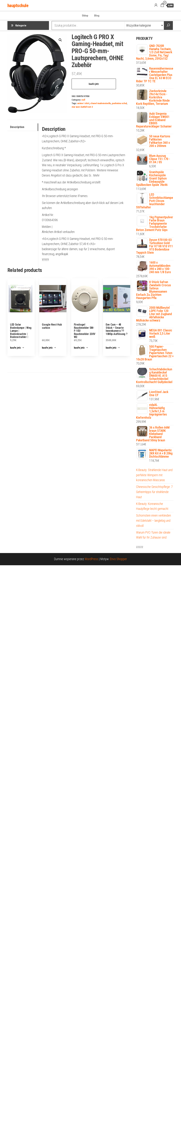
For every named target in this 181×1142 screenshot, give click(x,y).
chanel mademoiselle (100, 103)
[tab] (22, 127)
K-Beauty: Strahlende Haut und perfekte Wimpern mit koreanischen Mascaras (154, 475)
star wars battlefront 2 (82, 107)
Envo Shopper (118, 559)
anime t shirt (83, 103)
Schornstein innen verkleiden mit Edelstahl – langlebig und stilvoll (153, 521)
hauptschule (17, 5)
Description (17, 127)
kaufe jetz (94, 83)
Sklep (85, 15)
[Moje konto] (156, 5)
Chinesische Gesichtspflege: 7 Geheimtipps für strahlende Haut (154, 492)
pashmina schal (119, 103)
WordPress (91, 559)
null (83, 99)
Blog (96, 15)
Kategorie (20, 25)
